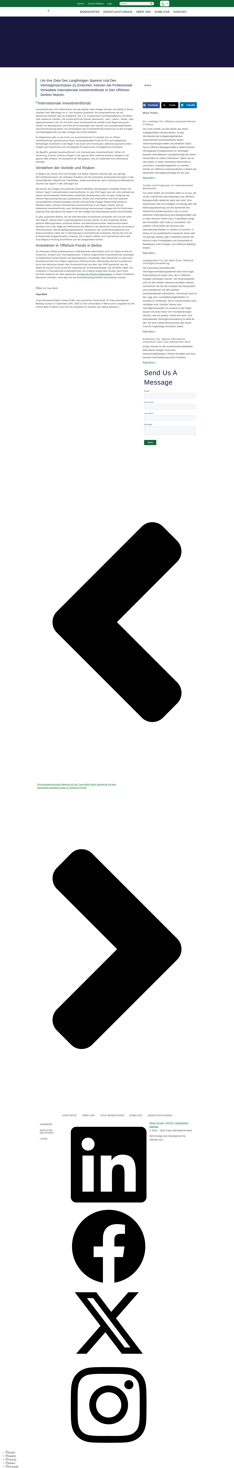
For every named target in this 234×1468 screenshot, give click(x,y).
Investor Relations (96, 3)
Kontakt (180, 11)
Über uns (143, 11)
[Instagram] (109, 1447)
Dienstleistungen (117, 11)
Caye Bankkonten (112, 1115)
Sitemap (153, 1126)
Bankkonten (90, 11)
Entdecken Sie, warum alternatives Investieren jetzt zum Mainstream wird (166, 340)
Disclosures (181, 1123)
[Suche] (151, 3)
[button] (151, 105)
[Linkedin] (109, 1207)
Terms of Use (156, 1123)
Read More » (149, 177)
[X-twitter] (109, 1360)
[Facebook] (109, 1283)
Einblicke (162, 11)
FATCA (169, 1123)
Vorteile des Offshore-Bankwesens (94, 274)
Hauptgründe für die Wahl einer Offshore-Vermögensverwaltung (168, 262)
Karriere (80, 3)
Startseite (69, 1115)
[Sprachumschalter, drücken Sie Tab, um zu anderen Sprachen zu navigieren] (164, 3)
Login (109, 3)
